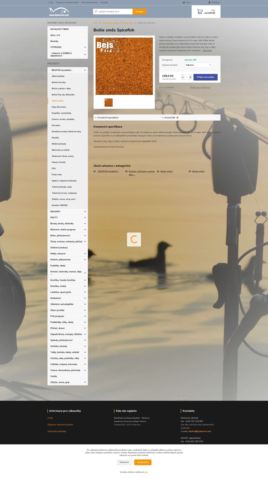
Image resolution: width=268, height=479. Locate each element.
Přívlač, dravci (57, 328)
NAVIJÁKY (55, 211)
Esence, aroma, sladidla (63, 119)
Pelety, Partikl (58, 162)
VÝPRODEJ (55, 47)
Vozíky (53, 376)
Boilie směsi (58, 100)
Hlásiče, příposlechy (60, 259)
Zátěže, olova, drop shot (64, 199)
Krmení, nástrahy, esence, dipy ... (66, 273)
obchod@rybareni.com (199, 431)
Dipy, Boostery (59, 107)
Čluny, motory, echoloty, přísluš (66, 241)
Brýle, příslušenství (60, 235)
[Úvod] (69, 11)
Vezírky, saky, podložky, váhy (64, 358)
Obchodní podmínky (89, 2)
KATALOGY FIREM (59, 29)
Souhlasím (143, 462)
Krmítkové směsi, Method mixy (66, 131)
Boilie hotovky (59, 82)
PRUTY (54, 217)
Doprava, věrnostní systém (67, 2)
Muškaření (55, 298)
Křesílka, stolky (58, 286)
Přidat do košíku (205, 77)
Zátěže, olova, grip (59, 382)
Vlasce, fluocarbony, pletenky (65, 370)
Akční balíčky (58, 76)
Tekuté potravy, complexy (64, 193)
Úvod (96, 23)
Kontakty (104, 2)
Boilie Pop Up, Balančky (63, 94)
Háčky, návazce (58, 253)
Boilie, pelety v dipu (61, 88)
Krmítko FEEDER (59, 205)
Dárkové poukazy (59, 247)
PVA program (57, 316)
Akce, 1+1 (55, 35)
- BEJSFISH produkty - (61, 70)
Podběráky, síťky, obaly (61, 322)
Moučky (55, 137)
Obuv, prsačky (57, 310)
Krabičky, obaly (57, 265)
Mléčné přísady (59, 144)
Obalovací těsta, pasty (63, 156)
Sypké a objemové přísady (64, 180)
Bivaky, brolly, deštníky (62, 223)
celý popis (207, 50)
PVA (54, 168)
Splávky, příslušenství (61, 340)
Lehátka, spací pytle (60, 292)
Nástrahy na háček (61, 150)
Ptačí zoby (57, 174)
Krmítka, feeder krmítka (62, 280)
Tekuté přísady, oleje (62, 187)
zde (146, 472)
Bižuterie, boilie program (63, 229)
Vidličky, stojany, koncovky (63, 364)
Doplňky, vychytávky (61, 113)
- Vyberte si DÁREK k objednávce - (61, 54)
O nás (51, 2)
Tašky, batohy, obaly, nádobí (64, 352)
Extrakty (56, 125)
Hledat (139, 11)
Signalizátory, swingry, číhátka (66, 334)
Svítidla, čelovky (58, 346)
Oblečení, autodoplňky (61, 304)
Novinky (54, 41)
